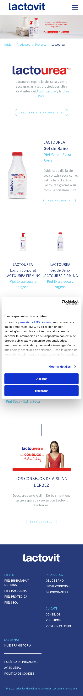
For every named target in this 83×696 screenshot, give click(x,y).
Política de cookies (19, 673)
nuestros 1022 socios (35, 322)
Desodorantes (57, 592)
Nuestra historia (17, 645)
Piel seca (41, 44)
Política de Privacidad (21, 662)
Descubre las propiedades (41, 112)
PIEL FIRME (53, 620)
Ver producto (59, 200)
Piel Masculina (15, 591)
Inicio (8, 44)
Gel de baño (55, 580)
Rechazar (41, 390)
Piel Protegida (15, 596)
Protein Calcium (58, 626)
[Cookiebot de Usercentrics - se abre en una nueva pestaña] (62, 302)
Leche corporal (58, 586)
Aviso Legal (12, 667)
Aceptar (41, 378)
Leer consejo (41, 521)
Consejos (53, 614)
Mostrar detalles (60, 366)
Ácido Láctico (46, 91)
